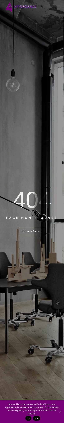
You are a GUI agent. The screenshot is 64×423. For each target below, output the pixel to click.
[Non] (60, 411)
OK (28, 418)
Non (36, 418)
